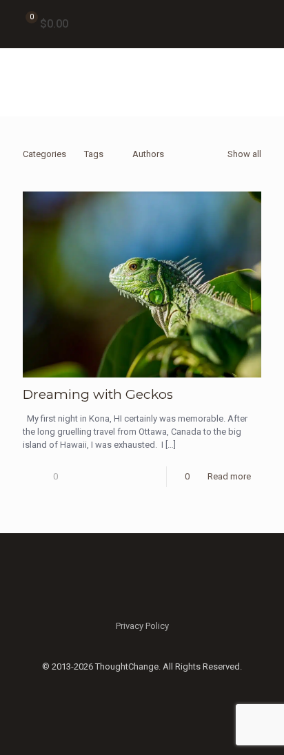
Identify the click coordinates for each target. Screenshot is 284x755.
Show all (244, 154)
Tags (93, 154)
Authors (148, 154)
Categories (44, 154)
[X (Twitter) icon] (142, 686)
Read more (229, 476)
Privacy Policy (142, 626)
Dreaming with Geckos (98, 394)
